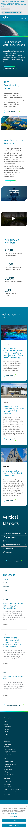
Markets (6, 724)
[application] (14, 219)
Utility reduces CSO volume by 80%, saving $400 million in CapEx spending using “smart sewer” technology (13, 352)
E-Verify (6, 772)
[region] (14, 816)
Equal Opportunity (9, 769)
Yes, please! (5, 9)
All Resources (7, 781)
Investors (6, 746)
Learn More (9, 68)
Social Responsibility (9, 749)
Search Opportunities (10, 764)
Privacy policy (14, 813)
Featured (5, 579)
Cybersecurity (7, 754)
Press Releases (7, 583)
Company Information (10, 752)
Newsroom (7, 741)
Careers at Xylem (8, 761)
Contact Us (7, 794)
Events (5, 590)
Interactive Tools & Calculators (12, 789)
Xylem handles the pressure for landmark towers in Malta (12, 473)
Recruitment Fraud (9, 774)
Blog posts (6, 586)
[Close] (26, 806)
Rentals (6, 734)
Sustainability (7, 744)
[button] (14, 218)
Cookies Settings (14, 816)
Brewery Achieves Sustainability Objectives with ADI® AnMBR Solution (13, 409)
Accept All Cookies (13, 825)
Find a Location (8, 787)
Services (6, 732)
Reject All (14, 820)
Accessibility (7, 767)
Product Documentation (10, 792)
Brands (6, 721)
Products (6, 729)
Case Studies (7, 784)
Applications (7, 726)
